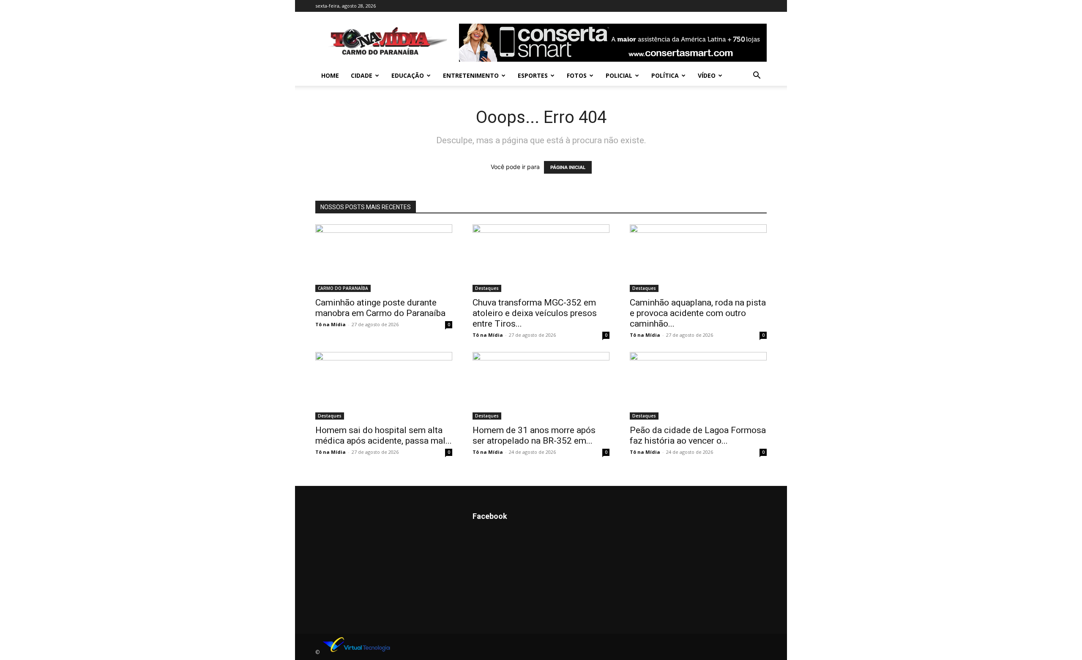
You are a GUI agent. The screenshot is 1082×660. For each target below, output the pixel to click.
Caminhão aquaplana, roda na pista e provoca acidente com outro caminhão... (698, 313)
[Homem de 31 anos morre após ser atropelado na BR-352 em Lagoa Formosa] (541, 386)
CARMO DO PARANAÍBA (343, 288)
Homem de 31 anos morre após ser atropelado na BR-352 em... (534, 435)
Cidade (361, 75)
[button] (756, 76)
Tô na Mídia (330, 324)
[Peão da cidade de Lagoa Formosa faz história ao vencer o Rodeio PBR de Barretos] (698, 386)
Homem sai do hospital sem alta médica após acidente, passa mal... (383, 435)
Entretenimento (471, 75)
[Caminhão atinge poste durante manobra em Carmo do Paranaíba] (383, 258)
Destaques (487, 288)
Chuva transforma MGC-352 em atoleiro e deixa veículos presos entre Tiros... (535, 313)
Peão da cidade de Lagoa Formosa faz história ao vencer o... (698, 435)
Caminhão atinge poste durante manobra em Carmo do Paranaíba (380, 307)
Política (665, 75)
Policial (619, 75)
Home (330, 75)
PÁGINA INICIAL (567, 167)
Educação (407, 75)
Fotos (577, 75)
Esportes (533, 75)
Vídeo (707, 75)
